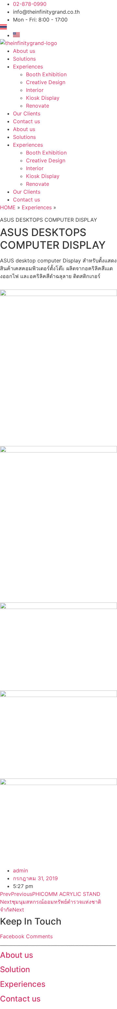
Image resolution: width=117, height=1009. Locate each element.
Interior (35, 90)
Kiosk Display (42, 98)
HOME (8, 207)
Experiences (28, 66)
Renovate (37, 105)
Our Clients (26, 113)
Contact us (26, 121)
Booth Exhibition (46, 74)
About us (24, 51)
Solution (15, 969)
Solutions (24, 58)
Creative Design (45, 82)
